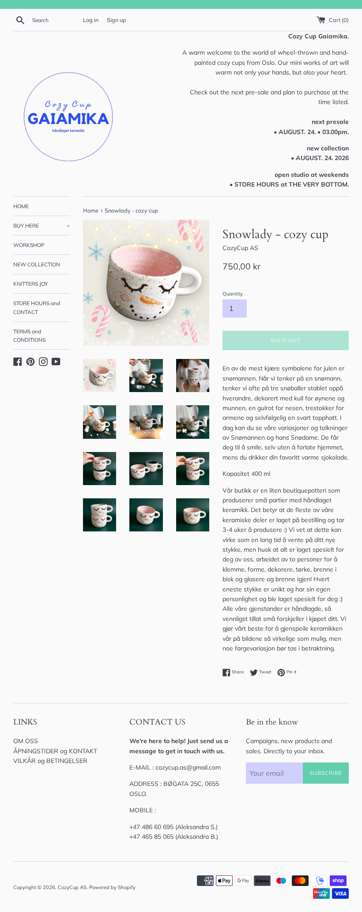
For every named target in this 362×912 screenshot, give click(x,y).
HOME (21, 206)
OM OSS (25, 741)
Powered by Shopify (112, 887)
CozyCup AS (72, 887)
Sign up (116, 19)
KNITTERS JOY (30, 283)
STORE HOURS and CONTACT (36, 307)
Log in (90, 19)
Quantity (232, 294)
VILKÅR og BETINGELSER (50, 761)
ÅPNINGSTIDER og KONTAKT (55, 751)
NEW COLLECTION (36, 264)
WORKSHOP (29, 245)
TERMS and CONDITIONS (29, 335)
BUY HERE (41, 225)
